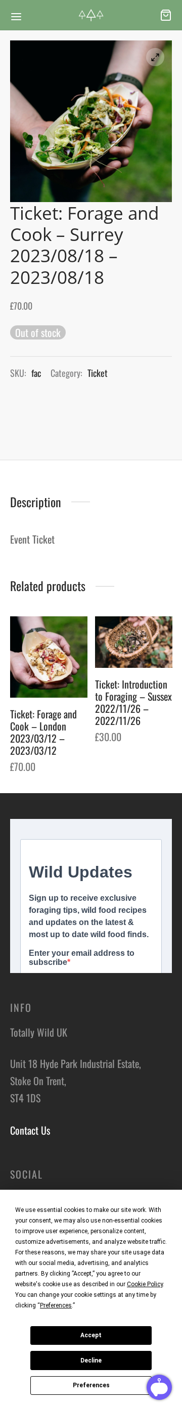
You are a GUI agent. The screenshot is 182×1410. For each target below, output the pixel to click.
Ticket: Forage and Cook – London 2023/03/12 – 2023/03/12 (43, 732)
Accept (91, 1335)
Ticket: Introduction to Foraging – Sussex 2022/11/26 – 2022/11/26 (133, 702)
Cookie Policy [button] (145, 1284)
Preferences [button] (56, 1305)
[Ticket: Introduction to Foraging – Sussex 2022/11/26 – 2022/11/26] (133, 642)
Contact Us (30, 1130)
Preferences (91, 1385)
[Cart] (166, 15)
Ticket (97, 372)
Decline (91, 1360)
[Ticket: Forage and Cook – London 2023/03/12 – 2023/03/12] (48, 657)
